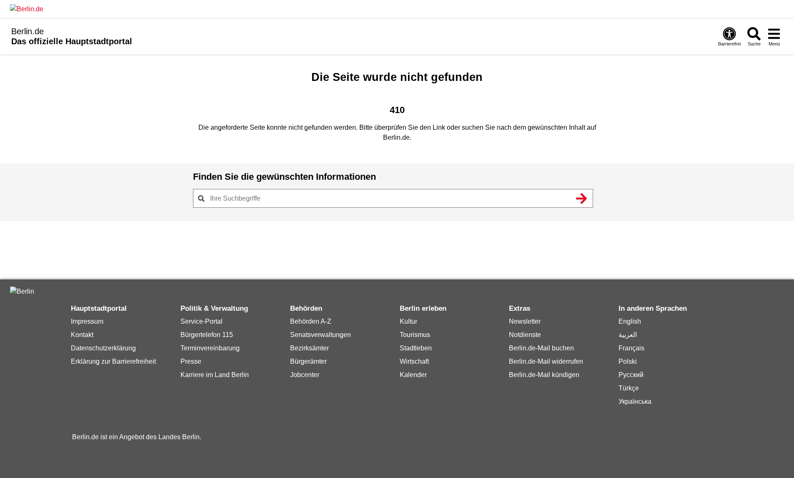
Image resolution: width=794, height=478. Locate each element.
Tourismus (415, 334)
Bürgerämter (308, 361)
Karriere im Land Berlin (214, 374)
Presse (190, 361)
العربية (628, 334)
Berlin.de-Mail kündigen (544, 374)
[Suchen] (582, 198)
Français (631, 348)
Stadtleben (416, 348)
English (630, 321)
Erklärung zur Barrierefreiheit (113, 361)
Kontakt (82, 334)
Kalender (413, 374)
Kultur (408, 321)
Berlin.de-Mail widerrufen (546, 361)
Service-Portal (201, 321)
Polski (628, 361)
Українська (635, 401)
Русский (631, 374)
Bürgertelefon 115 (206, 334)
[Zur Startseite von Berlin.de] (22, 291)
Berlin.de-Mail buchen (541, 348)
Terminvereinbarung (210, 348)
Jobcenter (304, 374)
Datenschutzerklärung (103, 348)
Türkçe (629, 388)
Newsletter (525, 321)
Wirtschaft (414, 361)
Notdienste (525, 334)
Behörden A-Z (310, 321)
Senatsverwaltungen (320, 334)
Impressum (87, 321)
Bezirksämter (309, 348)
